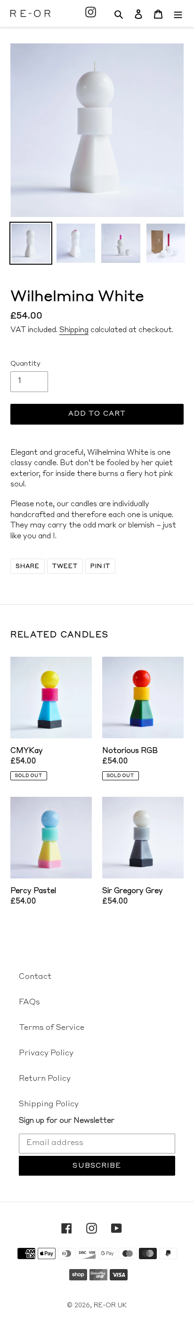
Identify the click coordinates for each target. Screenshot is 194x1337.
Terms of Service (51, 1028)
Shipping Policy (49, 1104)
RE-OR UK (110, 1306)
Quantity (25, 363)
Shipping (74, 330)
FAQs (29, 1002)
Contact (35, 977)
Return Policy (45, 1079)
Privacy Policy (46, 1053)
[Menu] (178, 13)
